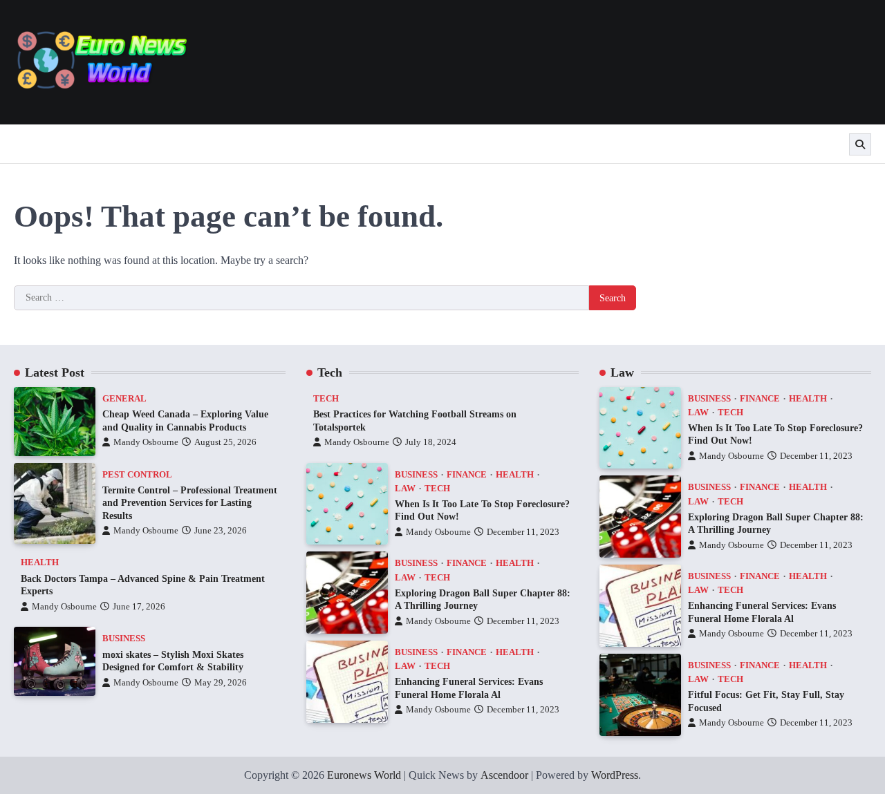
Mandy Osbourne (145, 442)
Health (40, 562)
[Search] (860, 144)
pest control (137, 475)
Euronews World (364, 775)
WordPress (614, 775)
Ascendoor (504, 775)
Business (123, 638)
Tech (326, 399)
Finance (467, 475)
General (124, 399)
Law (405, 488)
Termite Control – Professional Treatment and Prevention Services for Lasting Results (189, 502)
